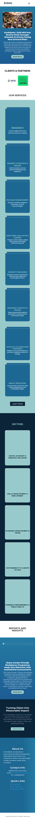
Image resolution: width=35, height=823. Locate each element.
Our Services (16, 784)
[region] (17, 35)
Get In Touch (17, 729)
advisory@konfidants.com (19, 773)
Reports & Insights (18, 789)
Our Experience (17, 786)
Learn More (17, 404)
